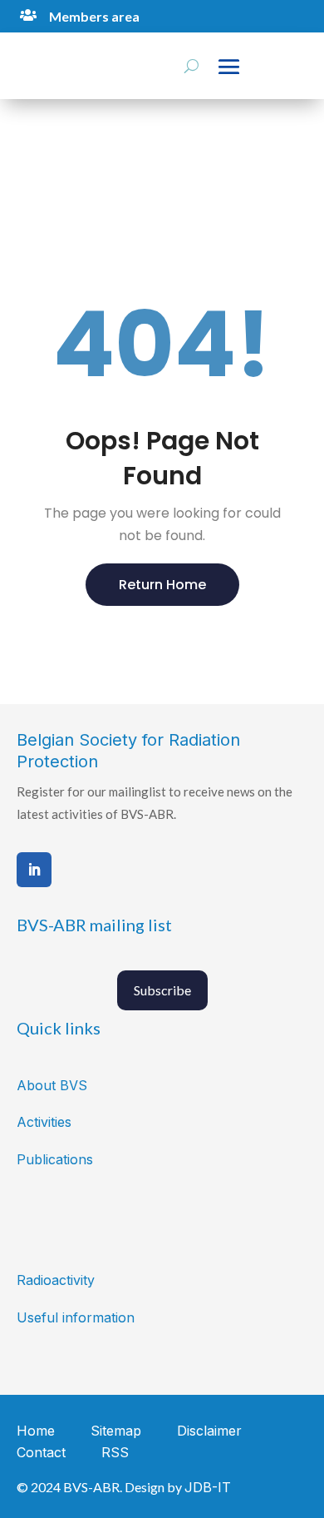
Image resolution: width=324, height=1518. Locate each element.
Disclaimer (209, 1430)
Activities (44, 1122)
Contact (41, 1452)
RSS (115, 1452)
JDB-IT (207, 1487)
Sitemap (116, 1430)
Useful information (76, 1317)
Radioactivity (56, 1280)
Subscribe (162, 990)
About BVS (52, 1085)
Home (36, 1430)
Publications (55, 1159)
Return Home (162, 584)
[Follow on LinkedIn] (34, 869)
